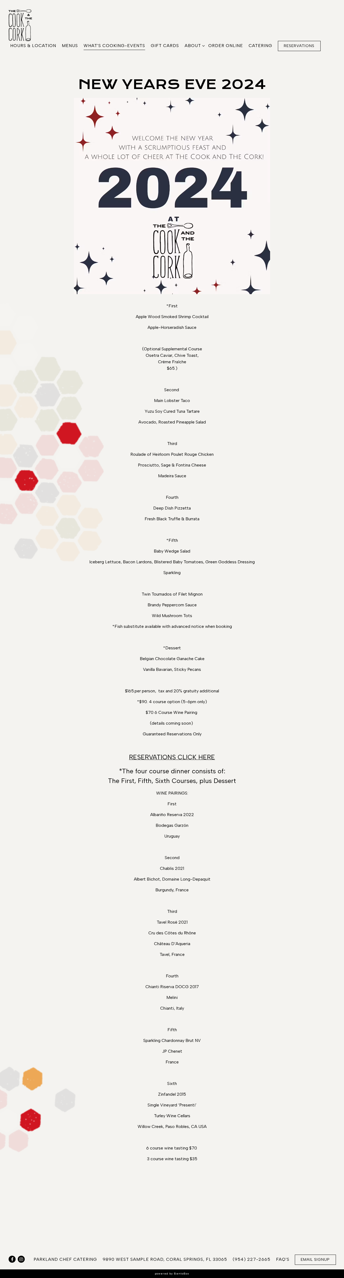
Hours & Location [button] (33, 45)
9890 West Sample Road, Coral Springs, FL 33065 (165, 1259)
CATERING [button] (260, 45)
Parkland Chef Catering (65, 1259)
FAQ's (282, 1259)
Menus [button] (70, 45)
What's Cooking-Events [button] (114, 45)
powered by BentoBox (172, 1273)
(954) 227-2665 (251, 1259)
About (193, 45)
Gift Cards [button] (165, 45)
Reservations (299, 45)
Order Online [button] (225, 45)
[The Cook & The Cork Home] (24, 25)
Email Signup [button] (315, 1259)
